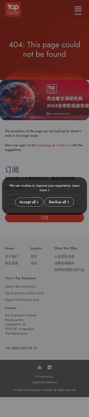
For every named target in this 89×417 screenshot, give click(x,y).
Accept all (27, 202)
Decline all (57, 202)
